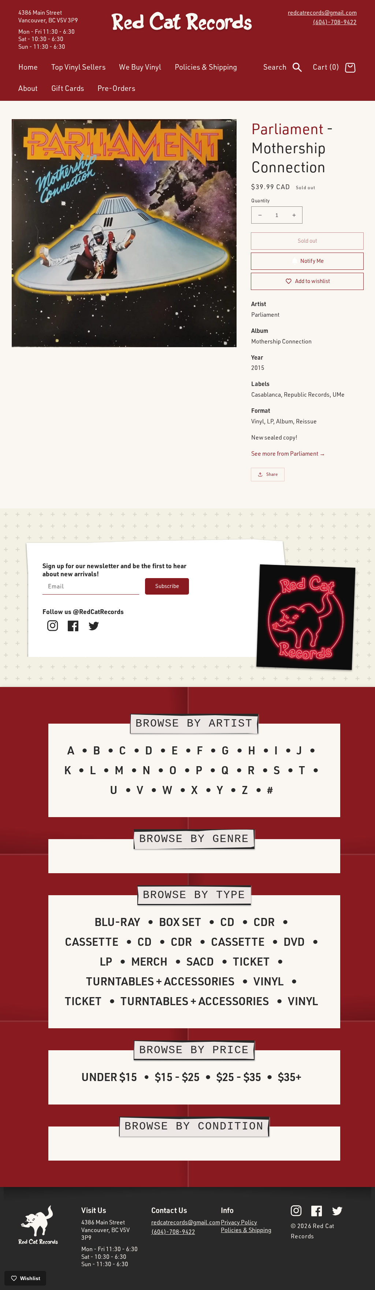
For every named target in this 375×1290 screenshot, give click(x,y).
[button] (288, 68)
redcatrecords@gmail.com (322, 12)
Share (272, 474)
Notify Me (312, 260)
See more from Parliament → (288, 453)
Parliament (287, 128)
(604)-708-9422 (335, 22)
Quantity (260, 200)
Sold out (307, 240)
